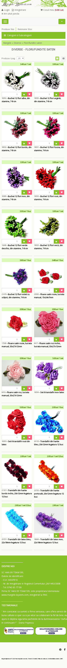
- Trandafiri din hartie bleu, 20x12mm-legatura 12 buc (48, 443)
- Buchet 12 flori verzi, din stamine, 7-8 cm (48, 247)
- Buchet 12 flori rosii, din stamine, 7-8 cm (48, 198)
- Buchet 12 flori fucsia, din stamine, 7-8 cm (49, 149)
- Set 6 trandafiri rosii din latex (16, 443)
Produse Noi (8, 29)
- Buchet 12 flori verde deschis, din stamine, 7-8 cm (15, 247)
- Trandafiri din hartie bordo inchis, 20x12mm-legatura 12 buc (17, 493)
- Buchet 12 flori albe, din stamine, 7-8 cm (16, 100)
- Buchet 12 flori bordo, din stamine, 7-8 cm (16, 149)
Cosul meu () (53, 9)
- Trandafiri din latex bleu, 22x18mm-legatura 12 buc (16, 541)
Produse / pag (8, 58)
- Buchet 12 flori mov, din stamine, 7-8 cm (16, 198)
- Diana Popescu (25, 622)
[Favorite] (29, 94)
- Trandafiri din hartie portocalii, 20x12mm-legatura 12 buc (49, 493)
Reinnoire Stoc (25, 29)
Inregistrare (20, 9)
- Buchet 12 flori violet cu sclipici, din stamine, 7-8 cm (16, 296)
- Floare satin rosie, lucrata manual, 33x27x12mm (17, 345)
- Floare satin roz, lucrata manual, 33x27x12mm (15, 394)
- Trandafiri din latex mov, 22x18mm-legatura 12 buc (48, 541)
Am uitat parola (11, 13)
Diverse (17, 42)
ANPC (61, 658)
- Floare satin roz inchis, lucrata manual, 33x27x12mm (47, 345)
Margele (7, 42)
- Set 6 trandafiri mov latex (49, 392)
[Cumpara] (24, 94)
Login (7, 9)
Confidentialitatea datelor (53, 658)
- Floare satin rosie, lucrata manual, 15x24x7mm (49, 296)
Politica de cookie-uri (42, 658)
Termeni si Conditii (32, 658)
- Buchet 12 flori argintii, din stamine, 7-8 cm (47, 100)
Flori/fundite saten (33, 42)
